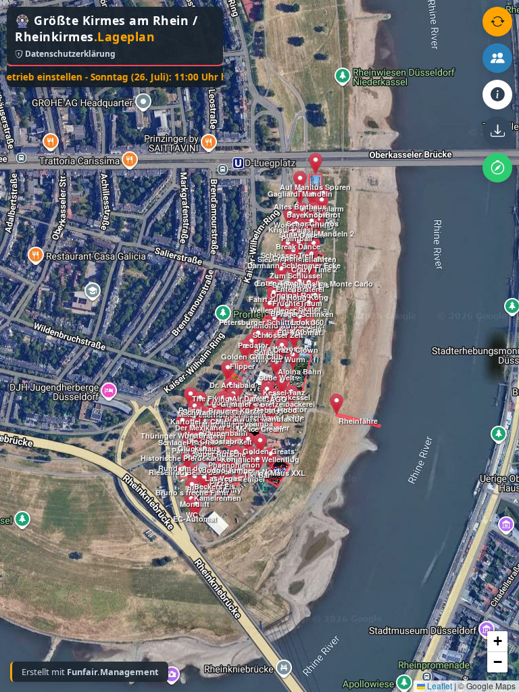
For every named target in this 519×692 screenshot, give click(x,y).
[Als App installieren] (497, 131)
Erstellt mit (90, 672)
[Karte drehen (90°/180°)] (497, 21)
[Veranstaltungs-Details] (497, 94)
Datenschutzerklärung (69, 53)
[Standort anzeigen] (497, 167)
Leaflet (438, 685)
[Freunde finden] (497, 58)
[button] (188, 459)
